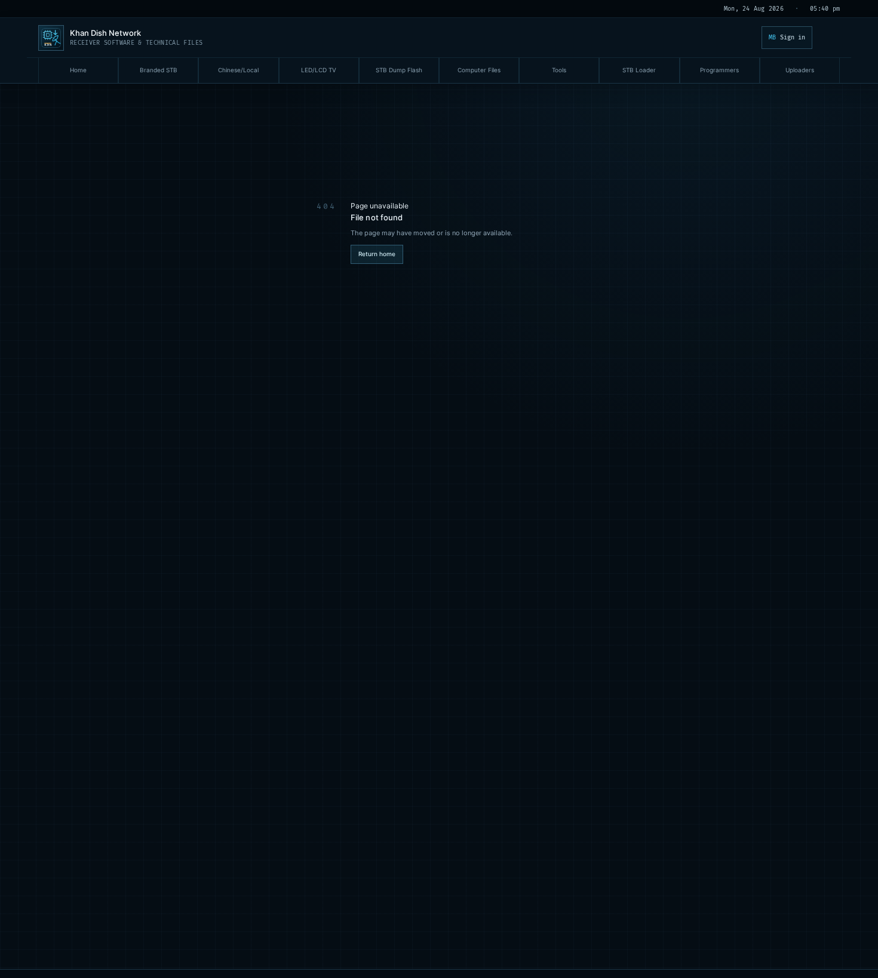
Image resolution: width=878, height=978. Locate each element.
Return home (376, 253)
